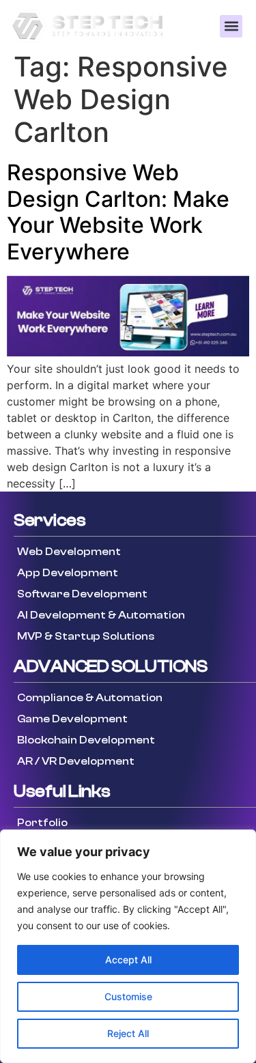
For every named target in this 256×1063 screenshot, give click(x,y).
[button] (231, 26)
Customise (128, 996)
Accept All (128, 959)
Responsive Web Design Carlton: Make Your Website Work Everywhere (118, 211)
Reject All (128, 1033)
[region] (128, 946)
